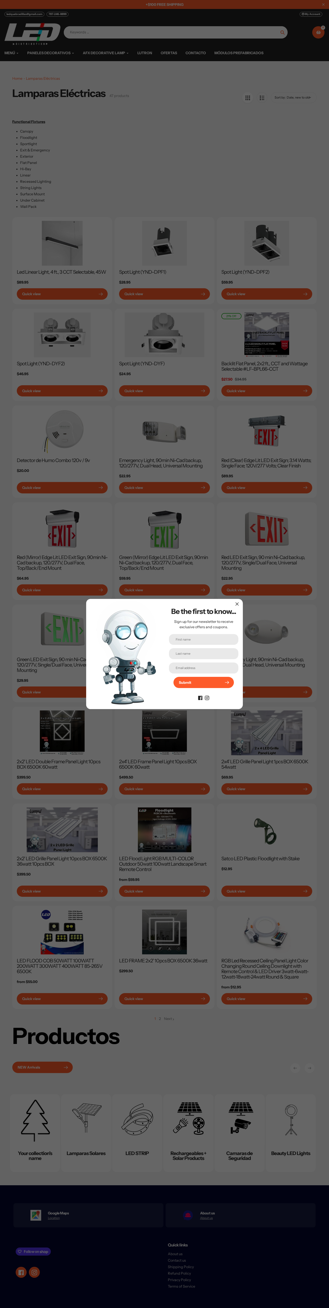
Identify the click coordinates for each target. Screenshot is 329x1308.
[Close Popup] (237, 604)
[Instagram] (207, 697)
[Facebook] (200, 697)
